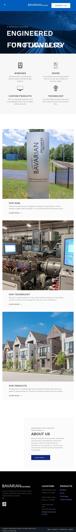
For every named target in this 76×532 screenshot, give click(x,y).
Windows (63, 490)
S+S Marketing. (12, 530)
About (49, 529)
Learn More (39, 457)
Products (55, 529)
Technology (64, 496)
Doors (62, 493)
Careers (70, 529)
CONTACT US (61, 5)
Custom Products (66, 500)
